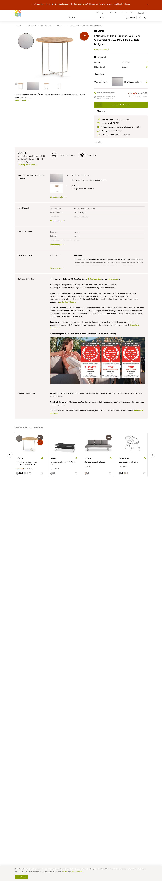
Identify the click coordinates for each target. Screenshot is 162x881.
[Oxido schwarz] (20, 473)
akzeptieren (21, 877)
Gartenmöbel (31, 25)
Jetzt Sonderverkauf (41, 4)
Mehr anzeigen (21, 100)
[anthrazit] (54, 473)
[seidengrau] (125, 473)
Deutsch (141, 13)
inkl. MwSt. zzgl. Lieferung (138, 96)
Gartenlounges (46, 25)
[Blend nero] (22, 473)
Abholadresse (113, 279)
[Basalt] (25, 473)
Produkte (18, 25)
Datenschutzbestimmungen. (72, 871)
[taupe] (127, 473)
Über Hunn (114, 13)
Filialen (132, 13)
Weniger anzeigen (57, 197)
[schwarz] (122, 473)
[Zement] (27, 473)
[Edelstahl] (52, 473)
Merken (102, 111)
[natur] (86, 473)
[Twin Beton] (17, 473)
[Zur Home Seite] (18, 13)
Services (124, 13)
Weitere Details (100, 49)
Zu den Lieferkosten (68, 302)
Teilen (99, 142)
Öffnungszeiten (102, 13)
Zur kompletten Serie (26, 164)
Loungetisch (60, 25)
